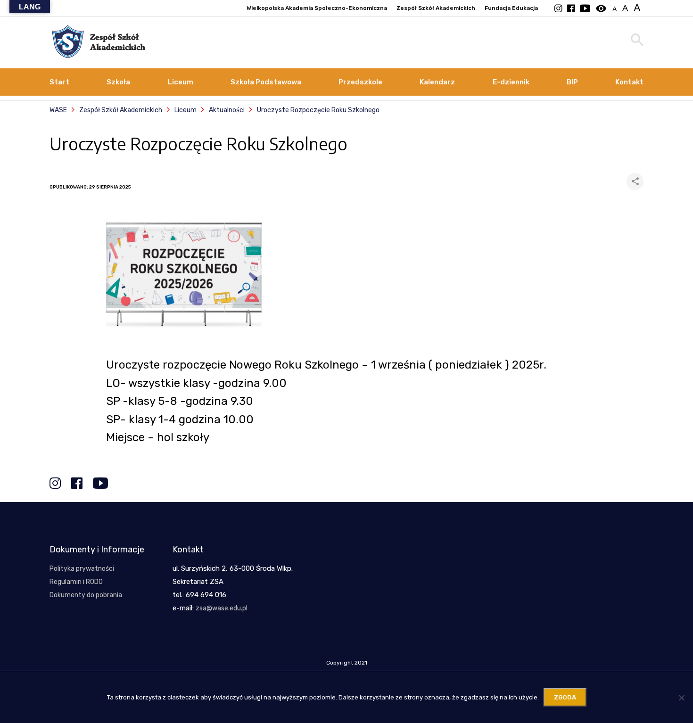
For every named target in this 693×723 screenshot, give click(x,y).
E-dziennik (511, 82)
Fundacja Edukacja (511, 8)
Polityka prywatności (82, 569)
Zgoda (565, 697)
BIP (572, 82)
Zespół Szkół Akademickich (435, 8)
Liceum (180, 82)
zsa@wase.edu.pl (222, 608)
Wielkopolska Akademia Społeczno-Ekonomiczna (317, 8)
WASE (58, 110)
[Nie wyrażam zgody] (681, 697)
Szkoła (118, 82)
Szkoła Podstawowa (266, 82)
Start (59, 82)
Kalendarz (437, 82)
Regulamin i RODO (76, 582)
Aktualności (227, 110)
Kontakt (629, 82)
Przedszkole (360, 82)
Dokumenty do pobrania (86, 595)
